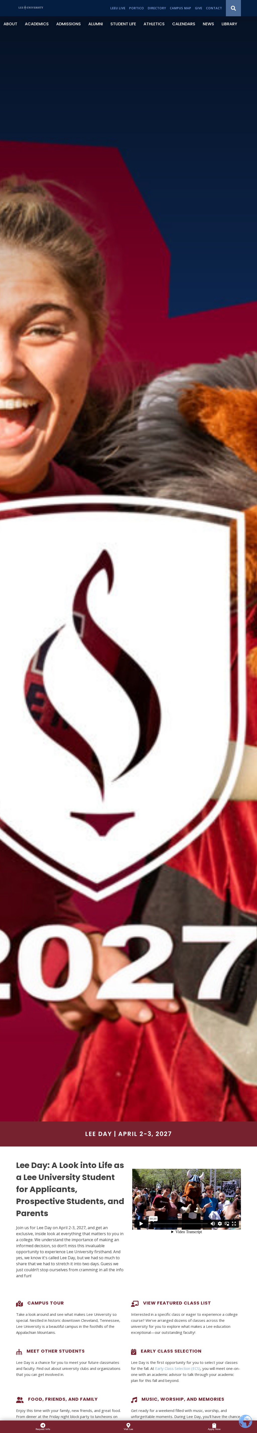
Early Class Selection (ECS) (177, 1368)
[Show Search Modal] (233, 8)
